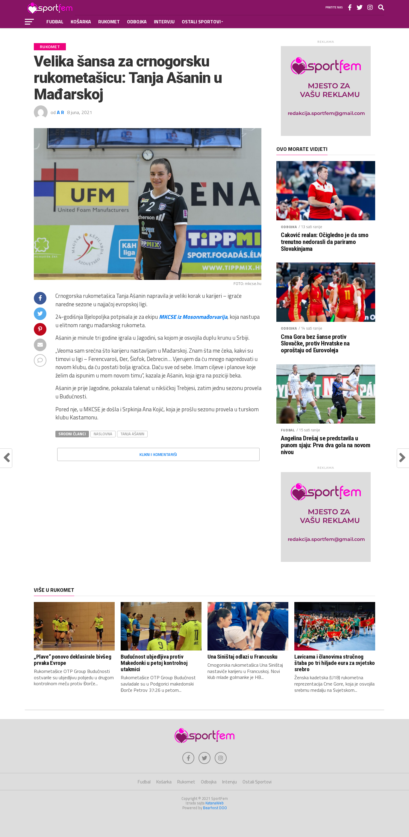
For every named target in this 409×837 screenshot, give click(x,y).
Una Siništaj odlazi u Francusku (242, 656)
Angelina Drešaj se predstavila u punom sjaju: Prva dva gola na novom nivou (325, 445)
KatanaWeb (214, 803)
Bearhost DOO (215, 808)
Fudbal (54, 21)
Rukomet (109, 21)
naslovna (103, 434)
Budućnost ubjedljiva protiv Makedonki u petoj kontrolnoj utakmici (154, 663)
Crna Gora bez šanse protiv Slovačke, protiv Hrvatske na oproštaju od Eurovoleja (315, 343)
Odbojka (137, 21)
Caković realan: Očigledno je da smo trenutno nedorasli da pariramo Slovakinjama (324, 242)
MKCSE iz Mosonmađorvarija (193, 317)
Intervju (164, 21)
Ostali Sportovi (201, 21)
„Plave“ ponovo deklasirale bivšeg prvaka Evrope (72, 659)
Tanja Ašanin (132, 434)
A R (60, 112)
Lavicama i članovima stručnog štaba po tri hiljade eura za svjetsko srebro (334, 663)
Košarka (81, 21)
